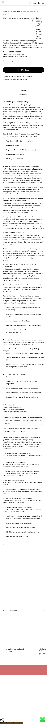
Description (23, 90)
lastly (6, 420)
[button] (43, 3)
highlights (7, 423)
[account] (34, 2)
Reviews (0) (23, 94)
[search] (30, 2)
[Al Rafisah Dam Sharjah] (18, 630)
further (31, 418)
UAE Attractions (27, 76)
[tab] (23, 90)
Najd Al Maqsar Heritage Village (16, 79)
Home (5, 11)
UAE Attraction (15, 11)
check (36, 418)
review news (14, 428)
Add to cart (23, 70)
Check (11, 420)
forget (24, 420)
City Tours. (22, 431)
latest (40, 420)
